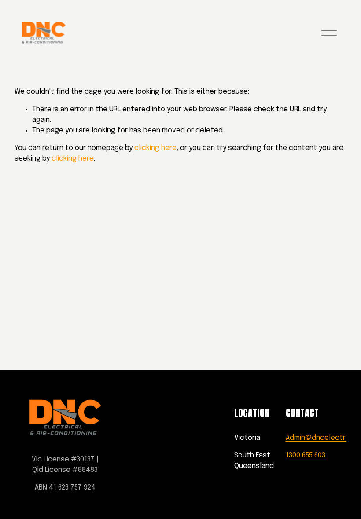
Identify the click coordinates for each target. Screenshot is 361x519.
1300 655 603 (305, 455)
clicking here (155, 148)
